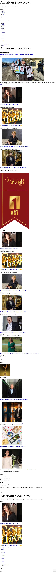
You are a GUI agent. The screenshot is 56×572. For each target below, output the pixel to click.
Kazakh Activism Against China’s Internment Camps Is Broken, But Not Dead (16, 54)
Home (3, 28)
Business (3, 11)
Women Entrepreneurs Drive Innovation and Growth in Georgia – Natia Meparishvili (14, 146)
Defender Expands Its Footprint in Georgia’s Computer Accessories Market (12, 332)
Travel (3, 14)
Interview (3, 25)
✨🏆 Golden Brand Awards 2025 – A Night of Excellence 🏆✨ (11, 125)
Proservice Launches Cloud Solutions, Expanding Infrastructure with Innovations (14, 399)
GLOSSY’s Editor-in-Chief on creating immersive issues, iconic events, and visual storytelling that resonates (18, 469)
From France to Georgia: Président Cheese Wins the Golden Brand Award (12, 446)
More (1, 84)
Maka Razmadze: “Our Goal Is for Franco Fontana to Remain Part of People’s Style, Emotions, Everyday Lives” (19, 353)
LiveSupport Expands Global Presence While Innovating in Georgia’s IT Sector (13, 423)
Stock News (3, 12)
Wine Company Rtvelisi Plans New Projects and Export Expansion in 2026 (13, 167)
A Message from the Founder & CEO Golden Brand (9, 104)
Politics (3, 13)
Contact (3, 45)
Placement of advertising (5, 44)
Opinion (3, 10)
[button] (8, 20)
